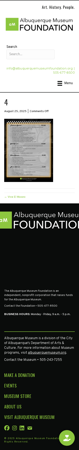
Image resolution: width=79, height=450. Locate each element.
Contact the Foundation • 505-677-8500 (30, 306)
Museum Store (17, 396)
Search (11, 47)
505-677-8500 (64, 73)
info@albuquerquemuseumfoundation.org (40, 68)
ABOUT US (12, 406)
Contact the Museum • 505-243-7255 (33, 360)
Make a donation (19, 375)
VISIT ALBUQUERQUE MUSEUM (29, 417)
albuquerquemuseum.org (47, 353)
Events (10, 385)
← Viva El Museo (14, 197)
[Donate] (67, 438)
